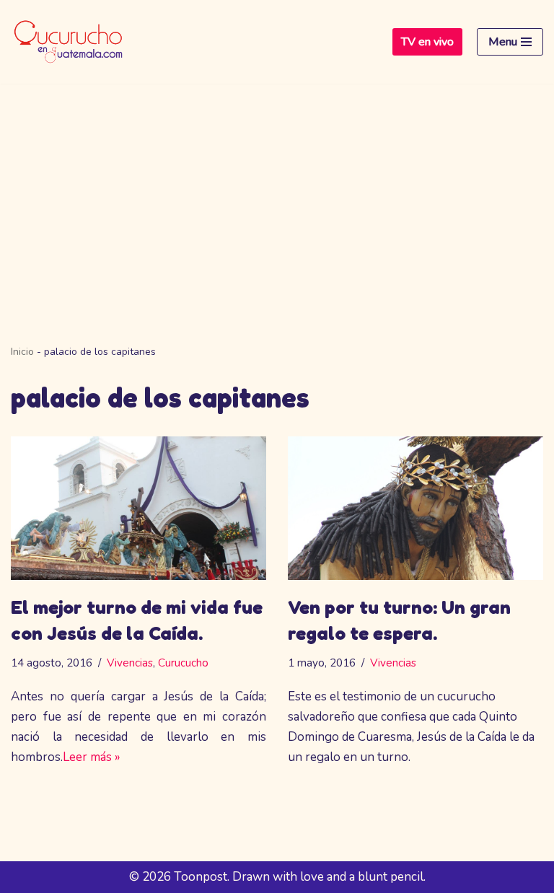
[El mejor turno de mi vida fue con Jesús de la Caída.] (138, 508)
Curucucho (183, 663)
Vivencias (130, 663)
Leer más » (91, 757)
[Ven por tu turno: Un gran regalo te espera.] (415, 508)
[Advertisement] (277, 192)
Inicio (22, 351)
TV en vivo (427, 42)
